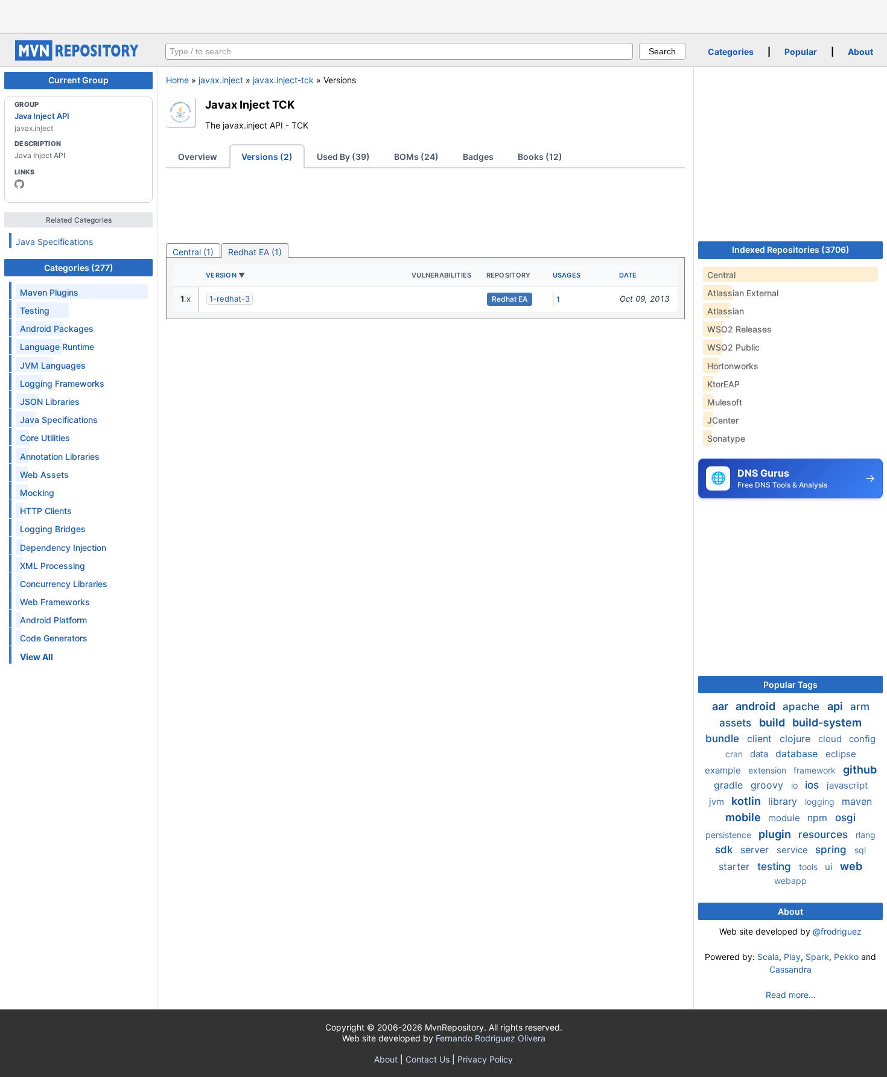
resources (824, 834)
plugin (775, 834)
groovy (768, 785)
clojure (796, 738)
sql (860, 850)
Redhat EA (509, 298)
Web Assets (44, 474)
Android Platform (53, 620)
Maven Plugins (49, 292)
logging (821, 801)
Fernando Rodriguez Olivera (490, 1038)
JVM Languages (53, 365)
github (860, 769)
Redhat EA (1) (255, 252)
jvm (717, 801)
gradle (730, 785)
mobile (744, 817)
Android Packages (57, 328)
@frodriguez (837, 931)
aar (721, 706)
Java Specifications (54, 242)
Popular (800, 51)
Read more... (791, 995)
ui (830, 866)
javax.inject (221, 80)
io (795, 785)
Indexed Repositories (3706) (791, 249)
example (724, 770)
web (851, 866)
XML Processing (52, 566)
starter (735, 866)
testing (775, 866)
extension (768, 770)
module (785, 818)
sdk (725, 849)
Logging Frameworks (62, 383)
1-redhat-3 (229, 298)
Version (221, 275)
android (757, 706)
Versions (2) (267, 156)
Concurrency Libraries (63, 584)
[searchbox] (399, 51)
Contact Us (427, 1059)
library (784, 801)
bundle (723, 738)
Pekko (846, 957)
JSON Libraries (50, 401)
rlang (866, 835)
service (793, 850)
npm (818, 818)
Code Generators (53, 638)
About (860, 51)
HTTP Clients (46, 511)
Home (177, 80)
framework (815, 770)
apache (802, 707)
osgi (845, 818)
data (760, 754)
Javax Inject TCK (250, 104)
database (798, 754)
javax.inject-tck (283, 80)
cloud (831, 739)
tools (809, 867)
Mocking (37, 493)
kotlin (747, 801)
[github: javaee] (19, 184)
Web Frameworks (55, 602)
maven (857, 801)
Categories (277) (78, 267)
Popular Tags (790, 684)
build (773, 722)
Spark (817, 957)
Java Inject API (41, 116)
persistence (729, 835)
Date (628, 275)
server (756, 849)
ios (813, 785)
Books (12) (540, 156)
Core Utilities (45, 438)
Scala (768, 957)
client (761, 738)
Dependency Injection (63, 547)
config (862, 739)
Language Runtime (57, 347)
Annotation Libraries (60, 456)
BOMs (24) (416, 156)
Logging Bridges (53, 529)
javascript (847, 785)
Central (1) (193, 252)
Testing (34, 310)
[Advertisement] (443, 15)
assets (736, 723)
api (836, 706)
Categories (731, 51)
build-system (827, 722)
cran (735, 754)
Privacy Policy (485, 1059)
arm (860, 707)
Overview (197, 156)
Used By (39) (343, 156)
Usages (567, 275)
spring (832, 849)
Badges (478, 156)
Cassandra (790, 969)
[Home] (78, 57)
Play (792, 957)
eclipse (840, 754)
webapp (790, 880)
